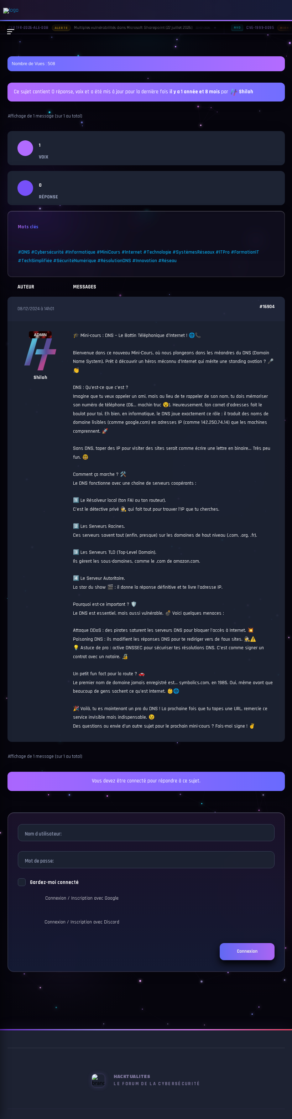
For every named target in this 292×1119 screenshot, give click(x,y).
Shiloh (246, 92)
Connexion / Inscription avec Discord (82, 922)
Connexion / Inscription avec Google (82, 898)
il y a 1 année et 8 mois (195, 92)
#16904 (267, 307)
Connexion (247, 951)
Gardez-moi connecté (54, 882)
